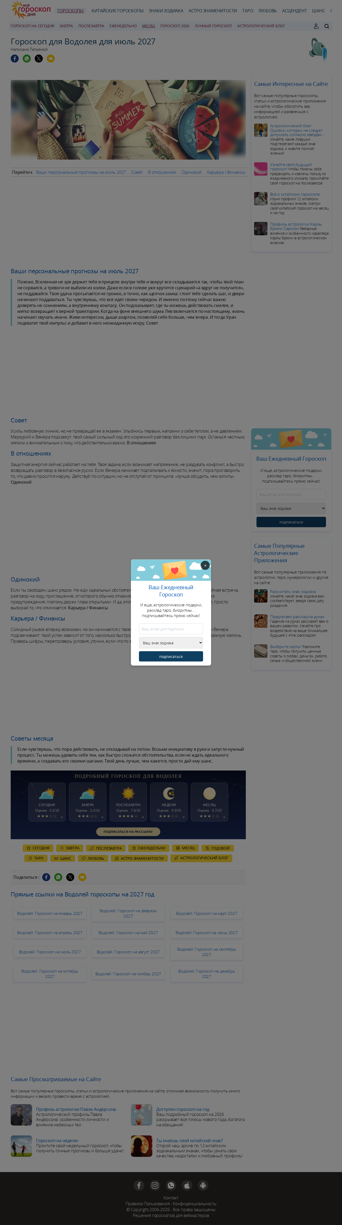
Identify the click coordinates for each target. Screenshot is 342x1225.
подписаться (171, 656)
